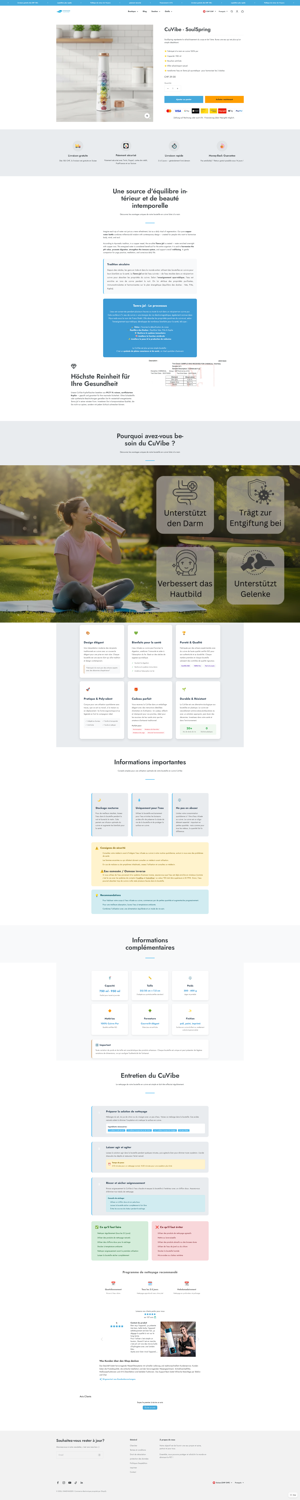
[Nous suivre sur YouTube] (69, 1482)
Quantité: (168, 83)
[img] (150, 1314)
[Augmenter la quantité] (177, 88)
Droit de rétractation (138, 1454)
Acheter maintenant (224, 99)
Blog (145, 11)
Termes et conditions (138, 1450)
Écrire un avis (150, 1407)
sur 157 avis (148, 1317)
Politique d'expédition (138, 1463)
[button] (102, 1339)
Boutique (132, 11)
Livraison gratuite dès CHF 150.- (124, 3)
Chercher (133, 1445)
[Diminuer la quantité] (168, 88)
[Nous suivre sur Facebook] (57, 1482)
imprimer (133, 1467)
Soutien (154, 11)
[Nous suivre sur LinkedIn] (81, 1482)
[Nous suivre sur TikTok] (75, 1482)
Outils (167, 11)
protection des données (139, 1458)
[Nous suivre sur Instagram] (63, 1482)
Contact (133, 1472)
